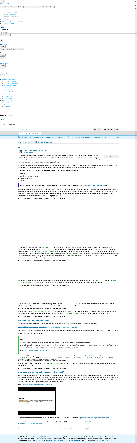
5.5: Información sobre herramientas (35, 421)
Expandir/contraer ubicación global (118, 137)
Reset (2, 46)
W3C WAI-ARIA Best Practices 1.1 (36, 350)
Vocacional (48, 137)
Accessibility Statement (72, 440)
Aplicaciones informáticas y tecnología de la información (85, 137)
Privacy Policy (49, 440)
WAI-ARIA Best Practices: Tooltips (96, 185)
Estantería (36, 137)
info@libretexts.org (103, 440)
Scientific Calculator (9, 92)
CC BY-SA (87, 421)
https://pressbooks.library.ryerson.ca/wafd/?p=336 (94, 418)
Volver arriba (21, 428)
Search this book (4, 29)
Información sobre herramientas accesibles (37, 385)
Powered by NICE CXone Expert (42, 437)
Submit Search (5, 35)
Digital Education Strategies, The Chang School (35, 150)
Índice (109, 156)
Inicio (25, 137)
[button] (6, 104)
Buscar (20, 133)
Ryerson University (28, 152)
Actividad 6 (43, 196)
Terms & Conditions (59, 440)
